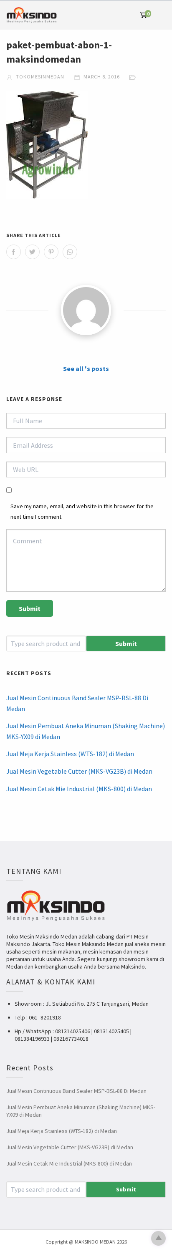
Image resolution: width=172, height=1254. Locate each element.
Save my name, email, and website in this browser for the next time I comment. (82, 511)
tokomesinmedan (39, 76)
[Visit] (86, 310)
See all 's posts (86, 368)
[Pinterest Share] (51, 252)
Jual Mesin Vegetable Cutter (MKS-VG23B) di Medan (79, 771)
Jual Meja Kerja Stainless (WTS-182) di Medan (70, 753)
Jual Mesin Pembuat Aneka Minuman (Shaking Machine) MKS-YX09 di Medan (85, 731)
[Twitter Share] (32, 252)
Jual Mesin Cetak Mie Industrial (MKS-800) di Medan (79, 789)
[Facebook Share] (13, 252)
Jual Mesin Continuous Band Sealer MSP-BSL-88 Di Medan (77, 703)
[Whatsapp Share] (70, 252)
